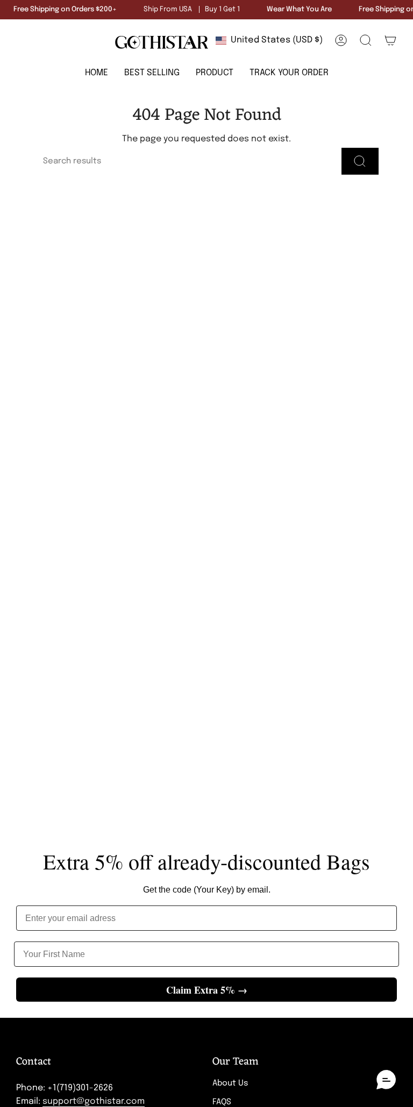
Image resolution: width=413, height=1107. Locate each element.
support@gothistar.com (93, 1101)
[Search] (360, 161)
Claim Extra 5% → (206, 990)
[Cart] (390, 40)
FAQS (221, 1102)
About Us (230, 1083)
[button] (214, 74)
